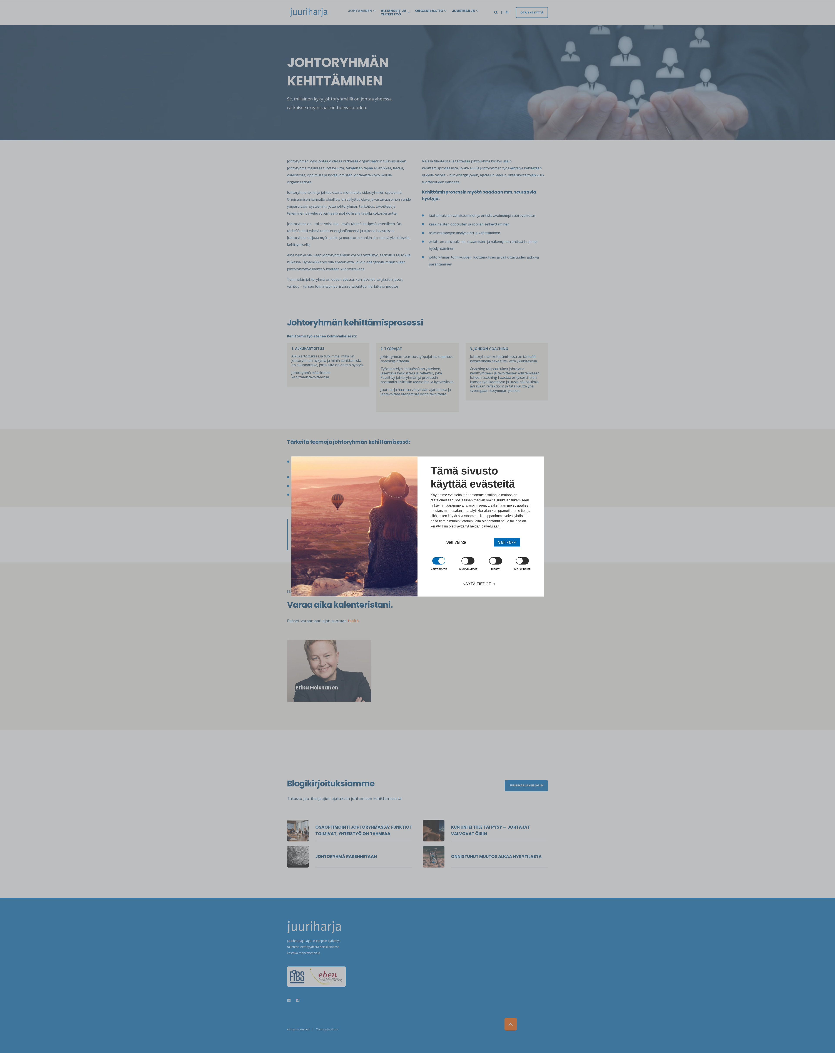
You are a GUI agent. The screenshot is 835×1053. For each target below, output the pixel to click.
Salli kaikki (507, 542)
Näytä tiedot (477, 584)
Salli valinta (456, 542)
